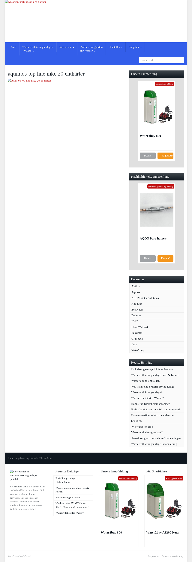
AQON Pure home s (153, 238)
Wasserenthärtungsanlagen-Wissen (37, 49)
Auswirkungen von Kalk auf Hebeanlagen (156, 438)
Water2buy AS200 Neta (162, 532)
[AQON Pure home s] (156, 210)
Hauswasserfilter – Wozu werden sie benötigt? (152, 418)
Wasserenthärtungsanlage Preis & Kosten (155, 374)
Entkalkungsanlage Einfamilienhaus (152, 369)
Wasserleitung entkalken (145, 380)
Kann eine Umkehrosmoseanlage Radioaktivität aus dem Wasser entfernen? (155, 406)
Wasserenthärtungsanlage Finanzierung (154, 443)
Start (13, 47)
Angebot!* (167, 155)
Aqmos (135, 292)
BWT (134, 321)
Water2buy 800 (150, 136)
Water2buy (137, 350)
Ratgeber (134, 47)
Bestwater (137, 309)
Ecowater (136, 332)
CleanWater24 (139, 327)
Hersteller (115, 47)
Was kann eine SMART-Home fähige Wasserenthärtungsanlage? (152, 389)
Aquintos (136, 303)
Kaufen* (165, 258)
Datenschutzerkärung (172, 556)
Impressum (153, 556)
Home (11, 458)
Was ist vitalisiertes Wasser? (147, 398)
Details (147, 155)
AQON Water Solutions (145, 297)
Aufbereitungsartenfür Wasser (91, 49)
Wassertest (65, 47)
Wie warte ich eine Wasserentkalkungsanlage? (147, 429)
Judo (134, 344)
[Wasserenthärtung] (96, 21)
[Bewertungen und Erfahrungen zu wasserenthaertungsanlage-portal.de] (28, 475)
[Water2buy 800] (156, 107)
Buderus (136, 315)
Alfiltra (135, 286)
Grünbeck (137, 338)
